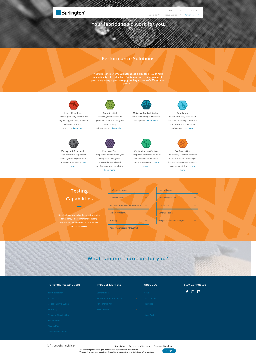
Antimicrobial (53, 298)
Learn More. (117, 128)
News (171, 10)
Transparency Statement (139, 346)
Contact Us (193, 10)
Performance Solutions (64, 285)
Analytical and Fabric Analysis (172, 220)
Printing (113, 220)
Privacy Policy (119, 346)
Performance (190, 15)
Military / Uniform (118, 212)
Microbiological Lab (167, 197)
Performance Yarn (105, 304)
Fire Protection (54, 320)
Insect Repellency (55, 292)
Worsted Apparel (166, 190)
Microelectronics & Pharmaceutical (125, 205)
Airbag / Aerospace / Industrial (124, 227)
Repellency (52, 309)
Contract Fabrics (166, 212)
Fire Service (164, 205)
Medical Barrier (117, 197)
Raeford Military (104, 309)
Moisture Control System (58, 304)
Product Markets (170, 15)
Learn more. (78, 128)
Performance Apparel (119, 190)
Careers (181, 10)
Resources (148, 304)
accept (169, 351)
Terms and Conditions (163, 346)
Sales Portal (150, 315)
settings (150, 352)
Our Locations (150, 298)
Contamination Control (57, 331)
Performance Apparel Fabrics (109, 298)
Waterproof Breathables (58, 315)
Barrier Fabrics (103, 292)
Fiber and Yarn (54, 326)
